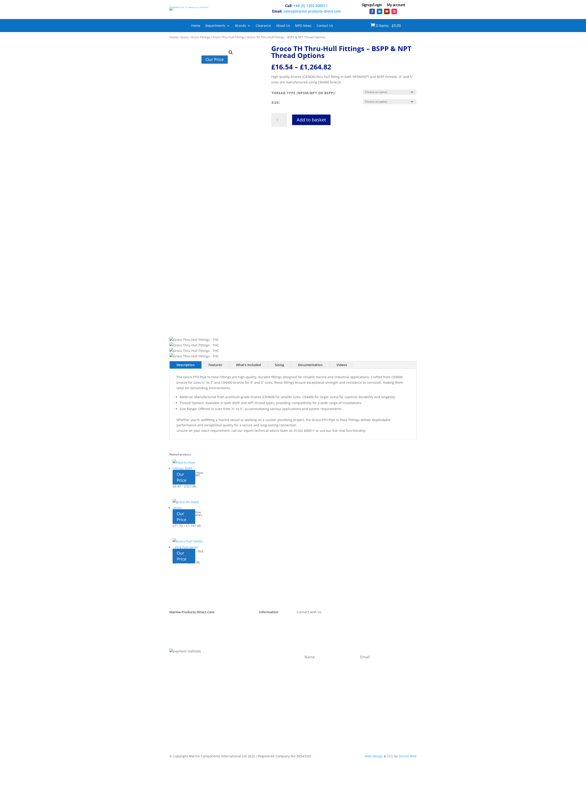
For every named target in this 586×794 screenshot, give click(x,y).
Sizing (279, 365)
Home (195, 26)
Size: (275, 102)
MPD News (303, 26)
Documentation (310, 365)
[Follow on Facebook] (372, 11)
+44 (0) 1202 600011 (310, 6)
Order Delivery (270, 632)
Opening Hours (270, 621)
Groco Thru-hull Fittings (229, 37)
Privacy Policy (269, 642)
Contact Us (325, 26)
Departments (215, 26)
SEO (390, 756)
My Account (178, 621)
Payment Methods (273, 626)
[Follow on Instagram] (394, 11)
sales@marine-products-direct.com (312, 11)
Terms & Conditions (274, 648)
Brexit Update (179, 642)
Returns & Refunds (273, 637)
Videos (341, 365)
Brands (240, 26)
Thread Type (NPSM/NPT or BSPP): (303, 93)
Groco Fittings (200, 37)
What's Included (248, 365)
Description (185, 365)
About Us (283, 26)
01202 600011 (304, 430)
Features (215, 365)
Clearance (263, 26)
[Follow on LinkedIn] (379, 11)
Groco (184, 37)
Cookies (265, 659)
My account (396, 5)
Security (265, 653)
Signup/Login (372, 5)
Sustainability (179, 637)
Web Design (374, 756)
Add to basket (311, 120)
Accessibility (268, 664)
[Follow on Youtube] (387, 11)
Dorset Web (408, 756)
